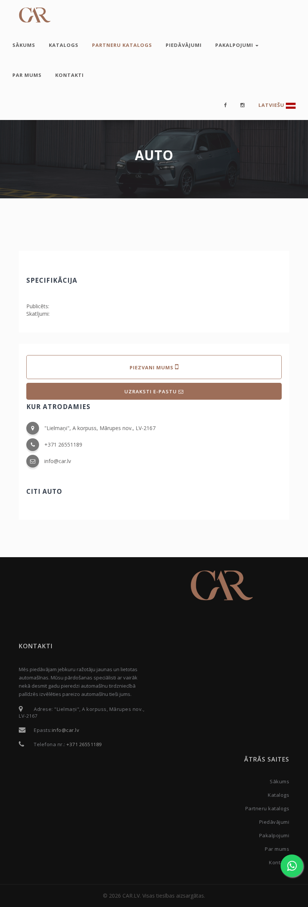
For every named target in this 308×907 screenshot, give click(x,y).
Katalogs (64, 45)
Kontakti (69, 75)
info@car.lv (57, 461)
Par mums (27, 75)
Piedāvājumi (184, 45)
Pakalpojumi (235, 45)
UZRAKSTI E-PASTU (151, 391)
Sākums (23, 45)
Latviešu (272, 105)
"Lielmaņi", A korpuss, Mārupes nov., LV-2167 (100, 428)
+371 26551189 (63, 444)
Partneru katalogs (122, 45)
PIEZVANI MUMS (152, 367)
